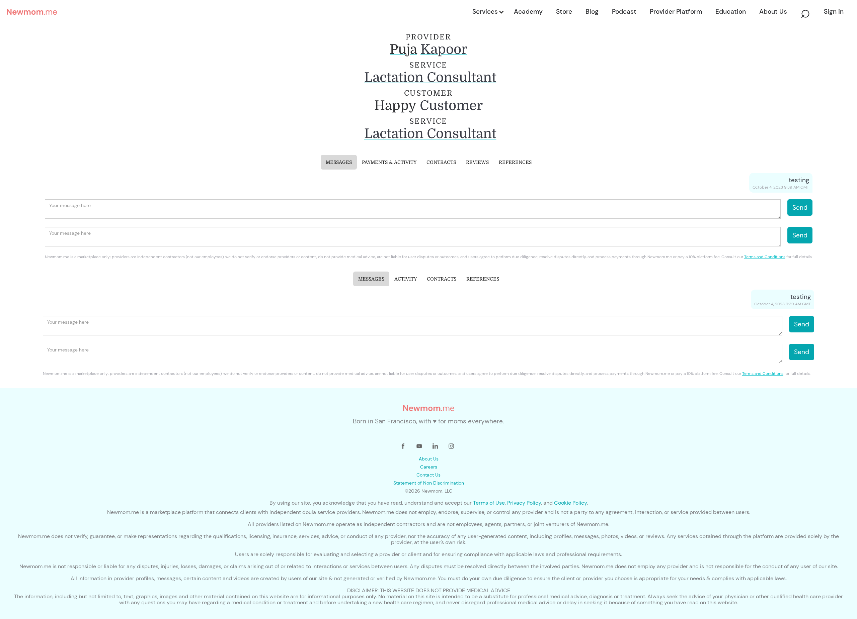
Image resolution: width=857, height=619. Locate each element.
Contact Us (428, 475)
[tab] (339, 162)
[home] (237, 11)
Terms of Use (489, 502)
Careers (428, 467)
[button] (487, 12)
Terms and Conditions (764, 257)
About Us (429, 459)
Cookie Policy (570, 502)
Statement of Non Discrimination (428, 483)
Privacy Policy (524, 502)
